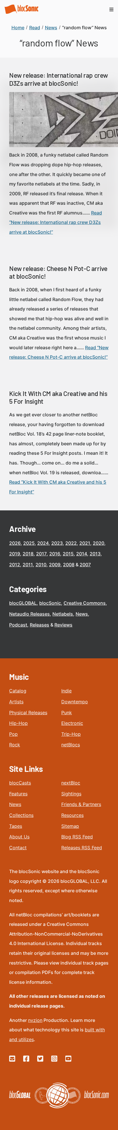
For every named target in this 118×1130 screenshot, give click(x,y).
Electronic (72, 723)
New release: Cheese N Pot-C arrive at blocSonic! (58, 272)
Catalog (17, 691)
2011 (28, 564)
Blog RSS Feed (77, 837)
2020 (98, 543)
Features (18, 794)
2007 (85, 564)
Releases (39, 625)
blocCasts (20, 783)
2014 (81, 554)
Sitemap (70, 826)
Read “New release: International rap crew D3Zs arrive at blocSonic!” (55, 222)
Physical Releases (28, 712)
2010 (41, 564)
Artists (16, 701)
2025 (29, 543)
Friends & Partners (81, 804)
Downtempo (74, 701)
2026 (15, 543)
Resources (72, 815)
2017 (41, 554)
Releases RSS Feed (81, 847)
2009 (54, 564)
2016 (54, 554)
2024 (43, 543)
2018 (28, 554)
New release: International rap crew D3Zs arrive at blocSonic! (58, 79)
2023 (57, 543)
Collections (21, 815)
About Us (19, 837)
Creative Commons (85, 603)
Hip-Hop (18, 723)
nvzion (35, 1020)
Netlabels (62, 614)
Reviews (63, 625)
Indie (66, 691)
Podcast (18, 625)
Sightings (71, 794)
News (82, 614)
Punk (66, 712)
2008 (68, 564)
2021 (84, 543)
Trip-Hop (71, 734)
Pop (13, 734)
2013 (95, 554)
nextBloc (70, 783)
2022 (71, 543)
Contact (18, 847)
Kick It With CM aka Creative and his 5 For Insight (58, 397)
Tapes (15, 826)
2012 (14, 564)
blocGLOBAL (23, 603)
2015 (68, 554)
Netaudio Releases (29, 614)
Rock (14, 745)
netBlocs (70, 745)
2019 (14, 554)
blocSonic (50, 603)
